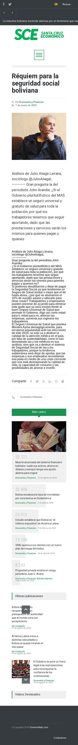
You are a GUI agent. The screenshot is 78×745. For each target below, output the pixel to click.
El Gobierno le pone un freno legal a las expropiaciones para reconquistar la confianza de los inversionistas (50, 668)
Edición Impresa (44, 578)
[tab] (39, 413)
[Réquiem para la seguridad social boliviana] (39, 136)
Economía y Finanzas (31, 102)
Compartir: (19, 381)
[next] (26, 679)
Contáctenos (60, 738)
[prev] (26, 609)
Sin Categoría (18, 626)
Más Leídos (39, 412)
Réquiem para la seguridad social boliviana (35, 83)
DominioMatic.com (39, 727)
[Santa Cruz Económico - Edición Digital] (39, 38)
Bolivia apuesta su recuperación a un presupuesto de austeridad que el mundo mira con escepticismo (27, 614)
